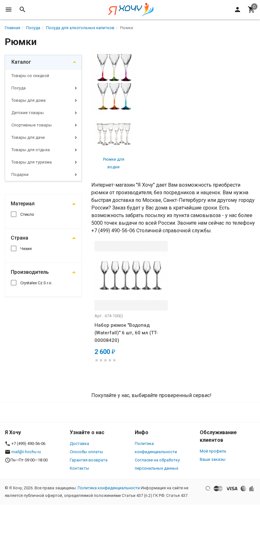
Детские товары (27, 112)
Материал (23, 204)
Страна (19, 238)
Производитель (30, 272)
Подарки (20, 174)
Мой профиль (213, 451)
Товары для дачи (28, 137)
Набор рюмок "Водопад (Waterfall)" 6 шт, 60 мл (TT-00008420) (126, 332)
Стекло (27, 214)
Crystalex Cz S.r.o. (36, 282)
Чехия (26, 248)
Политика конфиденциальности (109, 487)
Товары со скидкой (30, 75)
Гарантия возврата (88, 460)
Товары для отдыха (30, 149)
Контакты (79, 468)
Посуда (18, 88)
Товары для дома (28, 100)
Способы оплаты (86, 451)
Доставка (79, 443)
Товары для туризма (31, 162)
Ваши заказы (212, 459)
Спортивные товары (31, 125)
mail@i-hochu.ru (26, 451)
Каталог (21, 62)
